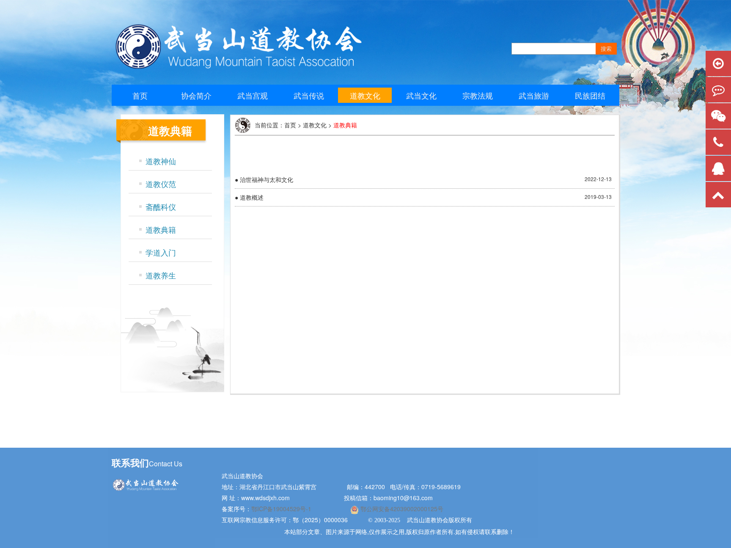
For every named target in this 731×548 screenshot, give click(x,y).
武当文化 (421, 95)
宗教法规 (477, 95)
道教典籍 (161, 229)
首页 (140, 95)
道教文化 (365, 95)
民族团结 (590, 95)
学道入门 (161, 252)
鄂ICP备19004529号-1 (282, 508)
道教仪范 (161, 183)
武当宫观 (252, 95)
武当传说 (309, 95)
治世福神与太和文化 (266, 179)
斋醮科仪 (161, 206)
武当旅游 (534, 95)
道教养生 (161, 275)
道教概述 (252, 197)
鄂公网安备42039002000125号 (401, 508)
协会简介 (196, 95)
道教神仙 (161, 160)
